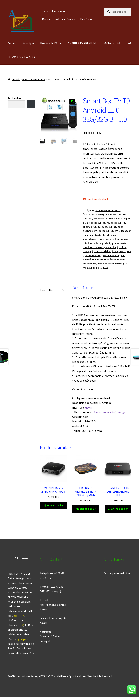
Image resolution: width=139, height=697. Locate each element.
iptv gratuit (118, 251)
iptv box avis (118, 243)
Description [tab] (47, 290)
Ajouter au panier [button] (53, 505)
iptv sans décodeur (108, 259)
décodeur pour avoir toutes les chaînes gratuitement (107, 235)
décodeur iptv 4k (100, 222)
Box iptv (87, 218)
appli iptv (101, 214)
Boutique (28, 43)
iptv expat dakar (101, 251)
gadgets (23, 639)
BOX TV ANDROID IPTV (33, 79)
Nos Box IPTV (48, 43)
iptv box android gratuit (96, 243)
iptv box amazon (119, 239)
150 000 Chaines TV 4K (54, 11)
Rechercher (14, 98)
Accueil (12, 43)
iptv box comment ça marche (99, 247)
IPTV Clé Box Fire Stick (21, 57)
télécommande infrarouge (109, 412)
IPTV (20, 625)
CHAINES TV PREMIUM (82, 43)
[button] (72, 101)
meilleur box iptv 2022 (95, 267)
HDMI (88, 407)
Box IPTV (18, 615)
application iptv (117, 214)
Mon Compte (87, 19)
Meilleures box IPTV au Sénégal (58, 19)
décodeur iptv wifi (109, 230)
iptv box (104, 239)
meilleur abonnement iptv (112, 263)
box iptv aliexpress (104, 218)
